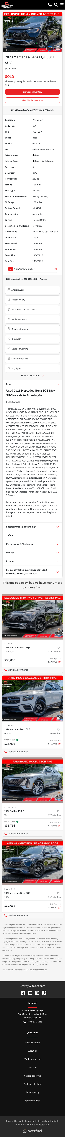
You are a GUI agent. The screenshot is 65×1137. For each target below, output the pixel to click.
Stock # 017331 (10, 643)
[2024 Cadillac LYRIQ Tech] (32, 780)
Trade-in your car (32, 1059)
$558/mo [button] (54, 824)
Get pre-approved (32, 1075)
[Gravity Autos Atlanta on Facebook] (22, 993)
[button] (50, 5)
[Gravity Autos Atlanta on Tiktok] (42, 993)
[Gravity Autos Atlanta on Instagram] (35, 993)
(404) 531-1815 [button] (35, 1021)
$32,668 (9, 905)
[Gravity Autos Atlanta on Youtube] (29, 993)
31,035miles (54, 651)
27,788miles (54, 815)
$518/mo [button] (54, 742)
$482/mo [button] (54, 906)
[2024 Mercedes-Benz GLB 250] (32, 698)
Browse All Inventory (32, 91)
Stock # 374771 (10, 725)
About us (32, 1050)
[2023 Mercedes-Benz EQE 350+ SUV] (32, 617)
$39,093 (9, 660)
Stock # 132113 (10, 807)
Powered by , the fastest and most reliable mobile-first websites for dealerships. (32, 1122)
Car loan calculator (32, 1084)
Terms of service (32, 1100)
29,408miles (54, 733)
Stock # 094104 (10, 889)
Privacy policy (32, 1092)
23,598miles (54, 897)
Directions (32, 1067)
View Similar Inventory (32, 100)
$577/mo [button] (54, 660)
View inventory (32, 1042)
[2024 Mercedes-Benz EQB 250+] (32, 862)
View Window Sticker (24, 269)
